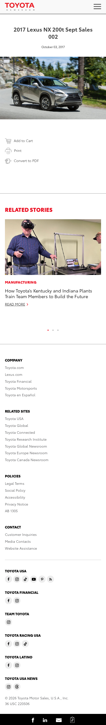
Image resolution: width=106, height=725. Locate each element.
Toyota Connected (20, 432)
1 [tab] (48, 329)
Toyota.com (14, 367)
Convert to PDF (26, 160)
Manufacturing (20, 282)
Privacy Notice (16, 504)
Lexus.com (13, 374)
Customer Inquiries (21, 534)
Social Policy (15, 490)
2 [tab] (53, 329)
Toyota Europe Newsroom (26, 452)
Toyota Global (16, 425)
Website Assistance (21, 548)
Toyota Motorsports (21, 388)
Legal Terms (14, 483)
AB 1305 (11, 510)
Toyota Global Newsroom (26, 446)
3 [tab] (58, 329)
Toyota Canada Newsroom (27, 459)
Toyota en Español (20, 394)
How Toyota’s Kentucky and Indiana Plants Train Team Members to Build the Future (48, 293)
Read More (15, 304)
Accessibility (15, 497)
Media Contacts (18, 541)
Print (17, 150)
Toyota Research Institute (26, 439)
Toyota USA (14, 418)
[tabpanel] (53, 265)
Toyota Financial (18, 381)
